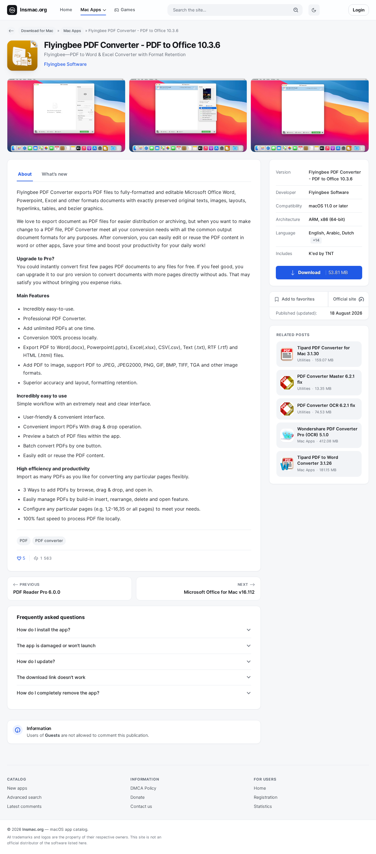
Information (144, 779)
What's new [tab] (54, 174)
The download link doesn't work (51, 677)
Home (66, 9)
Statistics (263, 806)
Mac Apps (90, 9)
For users (265, 779)
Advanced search (24, 797)
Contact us (141, 806)
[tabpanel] (134, 355)
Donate (137, 797)
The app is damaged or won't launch (56, 645)
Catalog (16, 779)
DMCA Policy (143, 788)
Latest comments (24, 806)
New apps (17, 788)
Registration (265, 797)
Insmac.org (32, 829)
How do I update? (36, 661)
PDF (24, 540)
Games (128, 9)
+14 (316, 240)
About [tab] (25, 174)
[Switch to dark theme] (314, 10)
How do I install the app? (43, 629)
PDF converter (49, 540)
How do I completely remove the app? (58, 693)
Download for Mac (37, 30)
